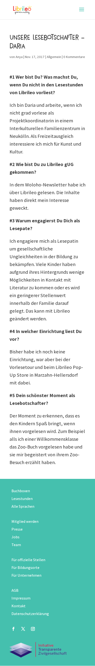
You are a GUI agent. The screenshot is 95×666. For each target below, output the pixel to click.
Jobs (15, 537)
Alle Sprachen (22, 506)
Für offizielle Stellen (28, 559)
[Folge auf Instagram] (33, 629)
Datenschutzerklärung (30, 613)
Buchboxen (20, 490)
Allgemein (54, 57)
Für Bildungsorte (25, 567)
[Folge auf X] (23, 629)
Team (16, 544)
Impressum (20, 598)
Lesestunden (22, 498)
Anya (19, 57)
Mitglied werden (24, 521)
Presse (17, 529)
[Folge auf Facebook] (13, 629)
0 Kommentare (74, 57)
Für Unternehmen (26, 575)
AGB (15, 590)
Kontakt (18, 605)
